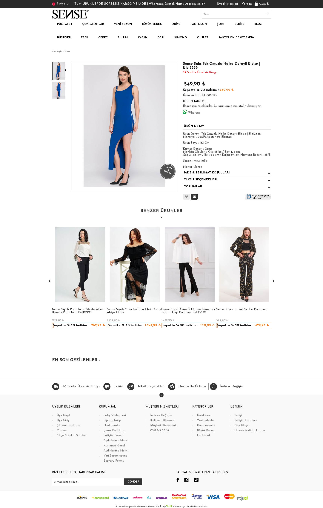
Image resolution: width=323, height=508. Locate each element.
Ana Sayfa (57, 52)
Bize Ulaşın (241, 425)
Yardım (247, 3)
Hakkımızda (112, 425)
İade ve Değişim (161, 415)
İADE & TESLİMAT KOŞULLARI (207, 172)
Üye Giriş (63, 420)
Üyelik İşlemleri (227, 3)
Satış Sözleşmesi (115, 415)
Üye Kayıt (63, 415)
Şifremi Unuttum (68, 425)
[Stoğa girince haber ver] (258, 196)
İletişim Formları (245, 420)
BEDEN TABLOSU (195, 101)
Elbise (67, 52)
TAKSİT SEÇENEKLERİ (200, 179)
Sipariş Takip (112, 420)
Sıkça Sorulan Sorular (71, 435)
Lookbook (203, 435)
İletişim (239, 415)
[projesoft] (242, 498)
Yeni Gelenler (205, 420)
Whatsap (194, 112)
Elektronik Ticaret (146, 507)
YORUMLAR (193, 186)
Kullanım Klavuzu (162, 420)
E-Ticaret (177, 507)
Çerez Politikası (114, 430)
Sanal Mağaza (126, 507)
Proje (166, 507)
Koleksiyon (204, 415)
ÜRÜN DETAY (194, 126)
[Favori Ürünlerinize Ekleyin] (186, 197)
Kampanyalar (206, 425)
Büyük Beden (205, 430)
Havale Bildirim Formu (249, 430)
